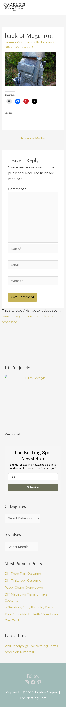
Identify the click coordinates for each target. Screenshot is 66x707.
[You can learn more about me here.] (33, 403)
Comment (17, 189)
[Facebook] (33, 682)
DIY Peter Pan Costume (23, 573)
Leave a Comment (19, 42)
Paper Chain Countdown (24, 587)
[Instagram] (26, 682)
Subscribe (33, 487)
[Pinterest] (39, 682)
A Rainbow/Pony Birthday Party (29, 607)
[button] (45, 7)
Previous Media (33, 138)
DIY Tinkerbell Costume (23, 580)
